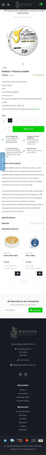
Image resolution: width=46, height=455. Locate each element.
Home (16, 17)
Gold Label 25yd (11, 255)
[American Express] (5, 440)
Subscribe (36, 310)
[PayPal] (34, 440)
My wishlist (23, 422)
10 (16, 120)
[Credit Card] (12, 440)
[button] (21, 281)
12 (23, 120)
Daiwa (5, 67)
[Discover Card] (19, 440)
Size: (4, 115)
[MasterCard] (26, 440)
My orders (23, 415)
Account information (23, 411)
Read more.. (35, 109)
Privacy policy (23, 393)
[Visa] (41, 440)
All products (23, 430)
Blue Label (30, 255)
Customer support (23, 401)
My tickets (23, 419)
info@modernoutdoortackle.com (24, 365)
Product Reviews (3, 163)
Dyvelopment (30, 449)
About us (23, 390)
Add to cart (28, 129)
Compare (23, 426)
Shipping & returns (23, 397)
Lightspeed (14, 449)
